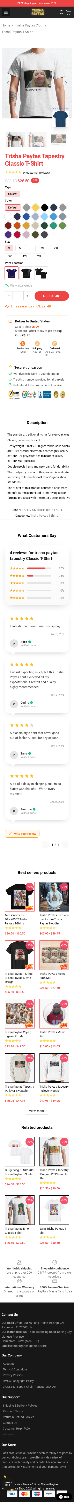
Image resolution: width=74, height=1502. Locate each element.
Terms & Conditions (15, 1369)
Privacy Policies (13, 1375)
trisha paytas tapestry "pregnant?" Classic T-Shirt (54, 1174)
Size (7, 241)
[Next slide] (66, 83)
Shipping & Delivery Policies (20, 1405)
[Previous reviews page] (45, 844)
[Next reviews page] (65, 844)
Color (8, 200)
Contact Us (10, 1422)
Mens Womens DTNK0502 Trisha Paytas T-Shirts (16, 919)
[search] (61, 12)
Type (8, 187)
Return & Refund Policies (18, 1417)
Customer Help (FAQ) (16, 1428)
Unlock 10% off (8, 1484)
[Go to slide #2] (37, 139)
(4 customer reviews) (36, 172)
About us (8, 1363)
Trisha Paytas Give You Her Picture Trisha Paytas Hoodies (54, 919)
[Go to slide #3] (58, 139)
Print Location (14, 263)
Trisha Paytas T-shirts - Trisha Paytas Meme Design (19, 978)
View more (37, 1111)
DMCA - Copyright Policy (18, 1381)
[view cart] (68, 12)
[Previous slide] (8, 83)
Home (6, 25)
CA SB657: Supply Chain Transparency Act (30, 1386)
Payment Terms (13, 1411)
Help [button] (66, 1496)
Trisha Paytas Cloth (29, 25)
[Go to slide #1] (15, 139)
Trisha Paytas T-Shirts (17, 32)
